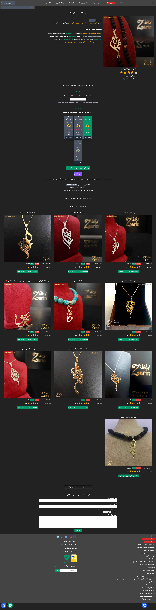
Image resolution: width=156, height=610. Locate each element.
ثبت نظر (78, 530)
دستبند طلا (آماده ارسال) (148, 590)
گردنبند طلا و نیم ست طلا (148, 556)
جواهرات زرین (151, 573)
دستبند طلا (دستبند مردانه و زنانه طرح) (144, 561)
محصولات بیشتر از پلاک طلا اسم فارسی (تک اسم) (78, 198)
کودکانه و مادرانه (150, 585)
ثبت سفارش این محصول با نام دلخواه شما (78, 168)
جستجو (57, 570)
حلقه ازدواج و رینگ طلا (83, 3)
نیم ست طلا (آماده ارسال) (147, 593)
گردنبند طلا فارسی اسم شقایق (78, 349)
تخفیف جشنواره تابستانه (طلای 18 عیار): (90, 33)
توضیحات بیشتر (87, 137)
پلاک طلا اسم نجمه (78, 281)
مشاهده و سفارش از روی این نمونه (128, 271)
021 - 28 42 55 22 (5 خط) (69, 544)
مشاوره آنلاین (78, 174)
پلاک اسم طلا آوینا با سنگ (128, 417)
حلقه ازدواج (151, 567)
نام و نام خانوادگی (112, 498)
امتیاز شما (114, 512)
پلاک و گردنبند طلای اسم (98, 3)
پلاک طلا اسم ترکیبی (149, 550)
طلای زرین (119, 3)
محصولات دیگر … (49, 3)
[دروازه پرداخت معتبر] (74, 558)
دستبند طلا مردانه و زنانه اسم (146, 559)
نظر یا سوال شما (112, 515)
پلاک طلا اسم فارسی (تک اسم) (146, 544)
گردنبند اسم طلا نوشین (129, 281)
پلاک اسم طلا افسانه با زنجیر (27, 213)
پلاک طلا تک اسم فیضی (78, 213)
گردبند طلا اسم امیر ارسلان (27, 349)
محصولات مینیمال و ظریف (148, 553)
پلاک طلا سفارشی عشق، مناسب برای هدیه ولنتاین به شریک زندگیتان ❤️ (27, 281)
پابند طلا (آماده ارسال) (148, 599)
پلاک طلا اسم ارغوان (129, 213)
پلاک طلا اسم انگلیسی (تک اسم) (146, 547)
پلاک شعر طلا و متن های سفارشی (146, 576)
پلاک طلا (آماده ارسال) (148, 587)
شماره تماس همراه (112, 504)
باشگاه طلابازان (60, 3)
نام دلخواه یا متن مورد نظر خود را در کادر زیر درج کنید (78, 96)
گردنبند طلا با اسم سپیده (128, 349)
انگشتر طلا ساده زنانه (149, 570)
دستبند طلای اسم (70, 3)
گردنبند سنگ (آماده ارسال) (147, 596)
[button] (87, 127)
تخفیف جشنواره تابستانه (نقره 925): (90, 36)
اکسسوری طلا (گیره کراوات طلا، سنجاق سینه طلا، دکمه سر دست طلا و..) (135, 579)
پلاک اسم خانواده (150, 582)
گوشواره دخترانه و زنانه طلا (147, 564)
